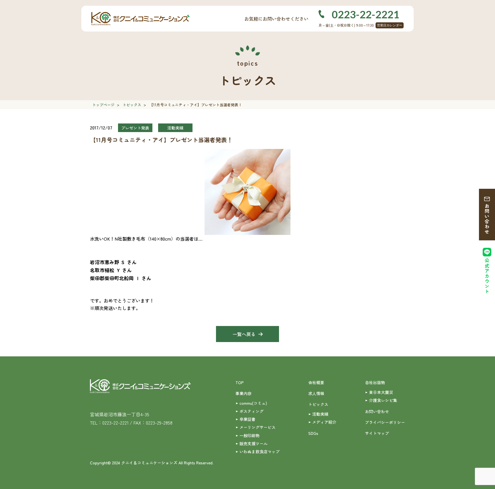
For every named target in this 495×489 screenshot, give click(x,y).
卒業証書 (247, 419)
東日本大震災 (381, 392)
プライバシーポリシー (385, 422)
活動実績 (320, 414)
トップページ (103, 104)
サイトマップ (377, 433)
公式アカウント (487, 276)
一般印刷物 (249, 435)
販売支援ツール (253, 443)
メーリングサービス (257, 427)
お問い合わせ (487, 218)
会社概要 (316, 382)
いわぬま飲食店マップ (259, 451)
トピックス (132, 104)
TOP (239, 382)
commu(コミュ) (253, 403)
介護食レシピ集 (383, 400)
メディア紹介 (324, 422)
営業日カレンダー (389, 25)
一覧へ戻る (244, 334)
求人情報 (316, 393)
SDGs (313, 433)
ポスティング (251, 411)
